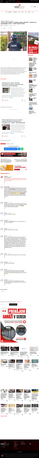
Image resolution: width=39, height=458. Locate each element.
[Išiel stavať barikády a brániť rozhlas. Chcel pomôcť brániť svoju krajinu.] (27, 405)
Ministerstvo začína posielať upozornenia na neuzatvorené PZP (35, 365)
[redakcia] (1, 25)
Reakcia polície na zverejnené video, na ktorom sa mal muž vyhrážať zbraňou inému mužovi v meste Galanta (4, 396)
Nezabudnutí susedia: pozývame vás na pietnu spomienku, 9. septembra (4, 410)
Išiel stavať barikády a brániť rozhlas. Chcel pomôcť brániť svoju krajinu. (27, 410)
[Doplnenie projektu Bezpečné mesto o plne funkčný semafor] (5, 349)
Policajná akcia (8, 143)
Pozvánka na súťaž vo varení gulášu (35, 76)
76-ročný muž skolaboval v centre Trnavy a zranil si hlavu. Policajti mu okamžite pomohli (11, 395)
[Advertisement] (10, 6)
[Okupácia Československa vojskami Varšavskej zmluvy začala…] (11, 405)
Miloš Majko (2, 354)
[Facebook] (31, 7)
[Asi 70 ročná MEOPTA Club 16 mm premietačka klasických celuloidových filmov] (14, 349)
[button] (37, 7)
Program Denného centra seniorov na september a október (33, 353)
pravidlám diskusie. (19, 301)
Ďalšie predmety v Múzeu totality (4, 364)
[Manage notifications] (2, 456)
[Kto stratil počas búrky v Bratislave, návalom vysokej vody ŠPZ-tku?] (35, 405)
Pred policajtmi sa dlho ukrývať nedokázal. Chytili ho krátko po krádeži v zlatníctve (11, 365)
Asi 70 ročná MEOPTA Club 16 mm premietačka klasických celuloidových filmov (14, 353)
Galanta (12, 143)
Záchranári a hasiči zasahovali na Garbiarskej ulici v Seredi (33, 95)
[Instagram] (33, 7)
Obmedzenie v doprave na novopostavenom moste (32, 112)
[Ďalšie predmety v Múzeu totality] (4, 361)
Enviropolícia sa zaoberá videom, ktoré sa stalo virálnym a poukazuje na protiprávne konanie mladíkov (19, 396)
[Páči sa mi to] (4, 182)
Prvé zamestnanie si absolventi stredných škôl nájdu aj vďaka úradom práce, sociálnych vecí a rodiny (24, 354)
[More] (11, 28)
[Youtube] (35, 7)
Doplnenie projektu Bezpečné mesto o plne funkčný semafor (5, 353)
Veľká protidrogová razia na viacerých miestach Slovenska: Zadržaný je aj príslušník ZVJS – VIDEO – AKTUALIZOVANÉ (6, 161)
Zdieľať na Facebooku (11, 148)
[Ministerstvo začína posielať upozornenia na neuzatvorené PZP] (35, 361)
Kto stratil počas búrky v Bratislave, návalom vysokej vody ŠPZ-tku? (35, 409)
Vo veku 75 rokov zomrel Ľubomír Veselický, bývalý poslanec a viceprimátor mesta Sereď (27, 365)
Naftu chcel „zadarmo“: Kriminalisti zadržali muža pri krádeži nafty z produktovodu (19, 410)
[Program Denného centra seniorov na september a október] (34, 349)
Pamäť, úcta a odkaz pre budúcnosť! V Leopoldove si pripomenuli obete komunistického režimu (27, 396)
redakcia (6, 25)
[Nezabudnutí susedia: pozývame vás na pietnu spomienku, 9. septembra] (4, 405)
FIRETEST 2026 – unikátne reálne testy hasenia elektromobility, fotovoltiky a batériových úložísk (20, 160)
